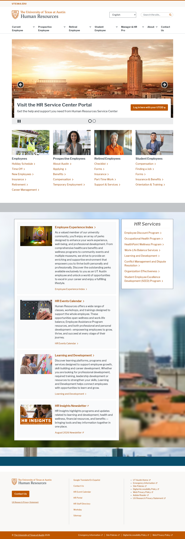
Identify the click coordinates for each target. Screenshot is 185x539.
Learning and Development (73, 355)
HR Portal (77, 498)
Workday (77, 510)
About (150, 27)
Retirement (19, 184)
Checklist (100, 163)
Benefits (58, 174)
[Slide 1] (90, 121)
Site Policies (138, 486)
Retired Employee (74, 29)
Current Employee (17, 29)
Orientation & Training (149, 184)
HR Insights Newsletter (70, 406)
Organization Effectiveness (140, 271)
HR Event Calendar (82, 492)
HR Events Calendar (68, 301)
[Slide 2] (94, 121)
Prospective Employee (45, 29)
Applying (58, 169)
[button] (34, 26)
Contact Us (165, 29)
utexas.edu (19, 4)
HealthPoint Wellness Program (142, 244)
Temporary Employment (67, 184)
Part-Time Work (104, 179)
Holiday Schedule (22, 163)
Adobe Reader (139, 495)
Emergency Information (144, 483)
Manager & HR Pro (129, 29)
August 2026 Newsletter (68, 432)
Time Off (17, 169)
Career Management (24, 189)
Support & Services (106, 184)
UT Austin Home (140, 480)
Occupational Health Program (142, 238)
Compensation (62, 179)
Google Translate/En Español (86, 480)
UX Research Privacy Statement (148, 498)
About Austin (61, 163)
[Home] (46, 14)
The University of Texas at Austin (29, 535)
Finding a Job (144, 169)
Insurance (18, 179)
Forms (98, 169)
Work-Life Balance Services (141, 250)
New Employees (21, 174)
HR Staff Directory (81, 504)
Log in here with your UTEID (148, 107)
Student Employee (100, 29)
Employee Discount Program (141, 232)
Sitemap (77, 515)
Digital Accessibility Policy (145, 489)
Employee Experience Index (74, 227)
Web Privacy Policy (142, 492)
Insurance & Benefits (148, 179)
